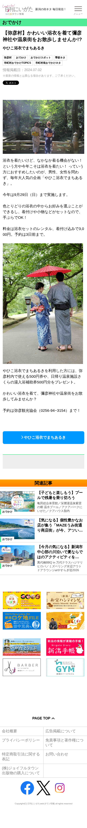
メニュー (78, 13)
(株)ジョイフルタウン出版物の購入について (21, 770)
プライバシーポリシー (21, 740)
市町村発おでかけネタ (48, 62)
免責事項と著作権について (64, 742)
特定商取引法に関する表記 (21, 756)
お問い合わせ (56, 754)
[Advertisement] (43, 693)
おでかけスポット (41, 57)
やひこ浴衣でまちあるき (45, 437)
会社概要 (9, 731)
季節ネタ (60, 57)
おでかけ (21, 57)
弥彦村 (8, 57)
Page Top (41, 718)
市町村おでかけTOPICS (17, 62)
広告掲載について (60, 731)
